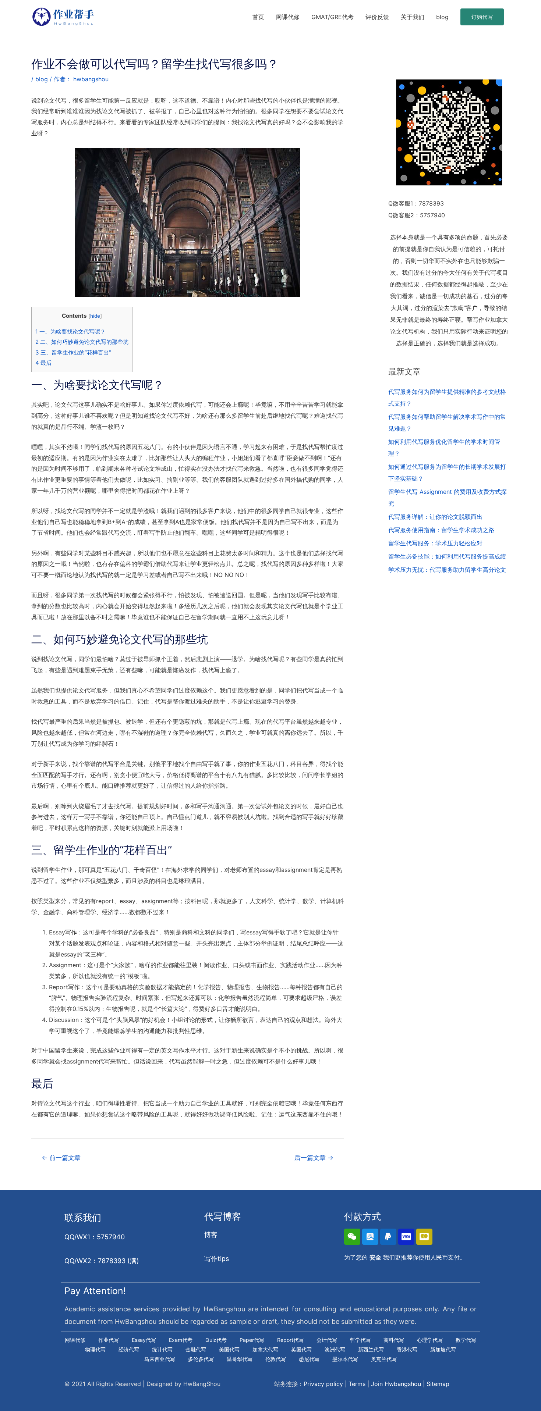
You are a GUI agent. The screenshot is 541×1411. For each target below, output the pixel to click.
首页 (258, 17)
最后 (43, 362)
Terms (357, 1383)
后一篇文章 (313, 1157)
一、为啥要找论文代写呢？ (70, 331)
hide (95, 316)
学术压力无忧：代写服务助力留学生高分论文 (447, 569)
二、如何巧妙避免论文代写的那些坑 (81, 341)
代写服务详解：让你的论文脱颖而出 (435, 516)
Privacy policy (323, 1383)
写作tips (216, 1258)
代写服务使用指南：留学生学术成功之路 (441, 530)
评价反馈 (377, 17)
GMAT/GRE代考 (332, 17)
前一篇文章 (61, 1157)
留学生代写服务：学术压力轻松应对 (435, 543)
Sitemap (438, 1383)
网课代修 (288, 17)
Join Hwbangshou (396, 1383)
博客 (211, 1235)
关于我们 (412, 17)
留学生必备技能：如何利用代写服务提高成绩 (447, 556)
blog (442, 17)
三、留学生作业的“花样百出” (73, 352)
